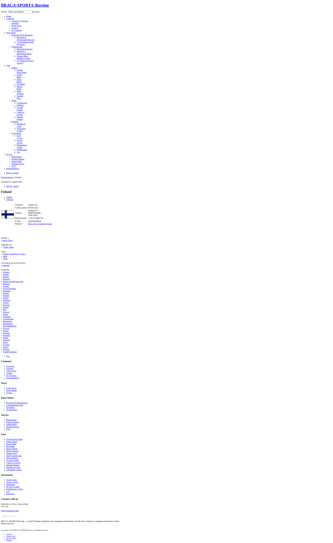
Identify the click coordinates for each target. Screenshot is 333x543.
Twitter (16, 511)
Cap (8, 491)
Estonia (6, 293)
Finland (6, 296)
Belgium (6, 279)
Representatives (7, 177)
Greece (6, 303)
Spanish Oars (11, 453)
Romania (6, 335)
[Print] (9, 197)
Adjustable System (14, 470)
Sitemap (9, 540)
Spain (5, 342)
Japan (5, 259)
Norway (6, 328)
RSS (3, 511)
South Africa (7, 240)
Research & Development (16, 403)
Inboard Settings (13, 465)
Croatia (6, 286)
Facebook (9, 511)
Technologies (11, 410)
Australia (6, 265)
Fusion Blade (11, 442)
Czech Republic (9, 289)
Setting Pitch (11, 424)
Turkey (6, 347)
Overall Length (12, 460)
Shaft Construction (14, 456)
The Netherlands (10, 326)
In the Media (11, 390)
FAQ (8, 429)
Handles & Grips (13, 467)
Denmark (7, 291)
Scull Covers (11, 480)
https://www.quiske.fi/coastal (40, 224)
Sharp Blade (11, 444)
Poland (6, 331)
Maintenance (11, 420)
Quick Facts (11, 371)
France (5, 298)
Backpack (10, 494)
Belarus (6, 277)
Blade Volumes (12, 451)
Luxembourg (8, 319)
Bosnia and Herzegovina (13, 281)
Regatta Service (12, 427)
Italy (5, 310)
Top (7, 356)
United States (8, 247)
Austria (6, 274)
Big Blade (10, 446)
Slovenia (6, 340)
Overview (10, 366)
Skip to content (12, 173)
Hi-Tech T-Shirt (12, 487)
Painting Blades (12, 422)
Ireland (6, 307)
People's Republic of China (14, 254)
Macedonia (7, 321)
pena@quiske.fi (34, 221)
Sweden (6, 345)
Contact (9, 373)
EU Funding (11, 376)
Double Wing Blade (14, 439)
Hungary (6, 305)
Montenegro (8, 324)
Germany (7, 300)
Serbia (5, 338)
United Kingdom (10, 352)
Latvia (5, 314)
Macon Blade (11, 449)
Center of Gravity (13, 463)
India (5, 256)
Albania (6, 272)
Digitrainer (10, 484)
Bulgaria (6, 284)
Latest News (11, 388)
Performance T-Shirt (14, 489)
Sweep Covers (12, 482)
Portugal (6, 333)
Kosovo (6, 312)
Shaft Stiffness (12, 458)
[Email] (9, 200)
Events (9, 393)
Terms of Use (10, 536)
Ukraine (6, 349)
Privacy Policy (11, 538)
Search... (4, 12)
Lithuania (7, 317)
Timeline (9, 369)
